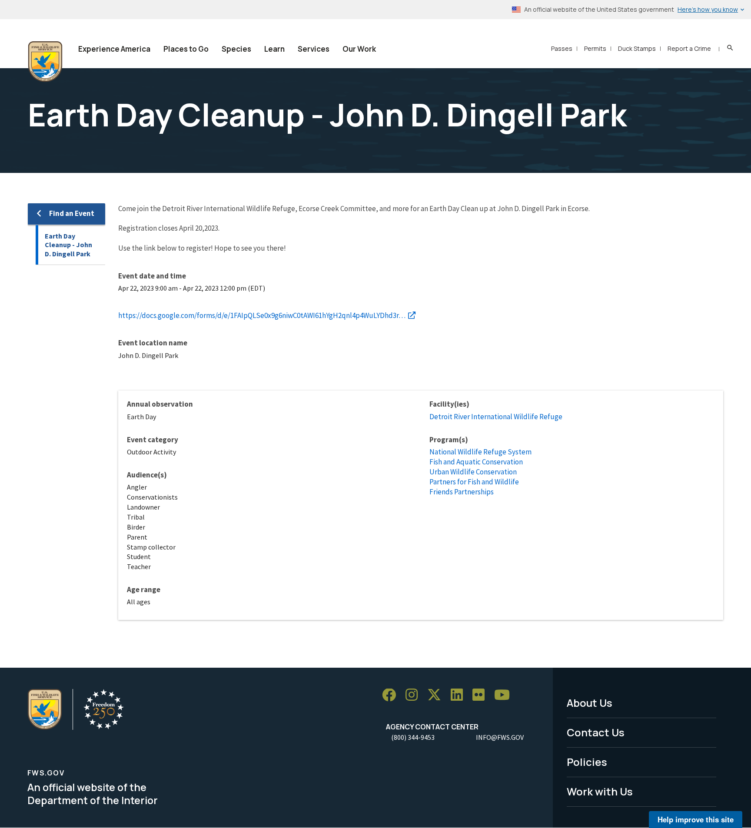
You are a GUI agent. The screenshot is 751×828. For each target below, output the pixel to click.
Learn (274, 49)
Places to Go (186, 49)
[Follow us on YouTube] (505, 695)
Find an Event (71, 213)
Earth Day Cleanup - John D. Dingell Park (68, 245)
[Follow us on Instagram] (414, 695)
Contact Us (596, 732)
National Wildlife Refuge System (480, 452)
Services (313, 49)
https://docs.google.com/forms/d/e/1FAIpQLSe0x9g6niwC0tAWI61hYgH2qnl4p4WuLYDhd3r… (261, 315)
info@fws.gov (500, 737)
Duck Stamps (637, 48)
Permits (595, 48)
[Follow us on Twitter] (437, 695)
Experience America (114, 49)
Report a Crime (689, 48)
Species (236, 49)
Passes (561, 48)
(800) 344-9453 (413, 737)
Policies (587, 762)
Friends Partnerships (461, 492)
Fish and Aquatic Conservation (476, 462)
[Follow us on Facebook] (392, 695)
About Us (589, 703)
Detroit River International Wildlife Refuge (495, 416)
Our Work (359, 49)
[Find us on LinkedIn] (460, 695)
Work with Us (600, 791)
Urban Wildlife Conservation (473, 472)
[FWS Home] (45, 62)
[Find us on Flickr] (481, 695)
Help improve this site (696, 819)
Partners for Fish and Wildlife (474, 482)
